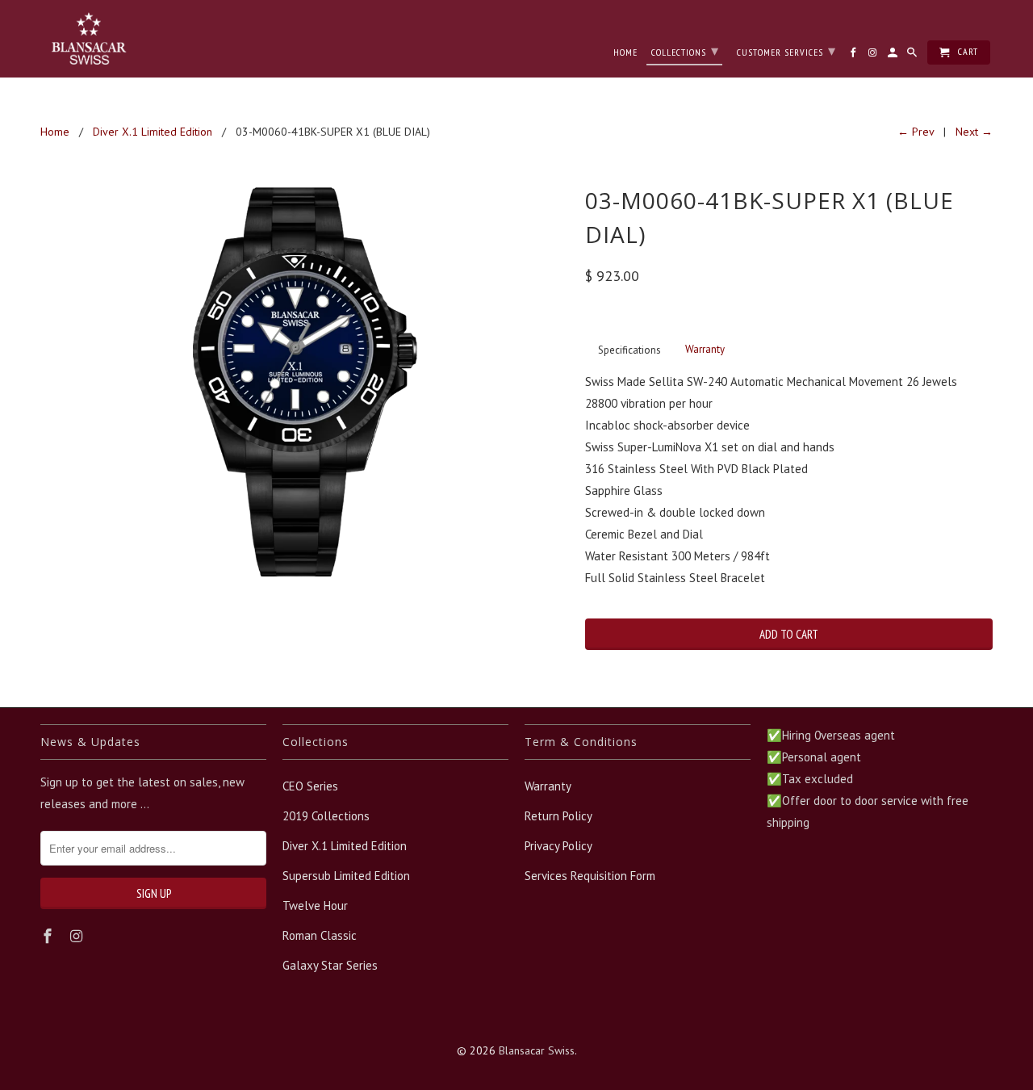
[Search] (913, 56)
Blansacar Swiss (537, 1050)
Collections (685, 50)
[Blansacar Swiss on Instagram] (78, 936)
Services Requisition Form (590, 875)
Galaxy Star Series (330, 965)
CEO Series (310, 786)
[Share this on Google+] (721, 689)
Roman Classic (319, 935)
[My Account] (894, 56)
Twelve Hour (315, 905)
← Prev (915, 131)
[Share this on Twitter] (634, 689)
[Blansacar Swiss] (88, 38)
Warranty (705, 349)
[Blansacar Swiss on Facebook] (49, 936)
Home (625, 52)
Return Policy (558, 816)
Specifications (629, 350)
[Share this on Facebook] (663, 689)
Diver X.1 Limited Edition (344, 845)
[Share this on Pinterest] (692, 689)
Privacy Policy (558, 845)
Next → (974, 131)
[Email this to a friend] (750, 689)
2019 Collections (326, 816)
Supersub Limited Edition (346, 875)
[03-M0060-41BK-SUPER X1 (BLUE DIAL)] (304, 382)
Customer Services (786, 50)
